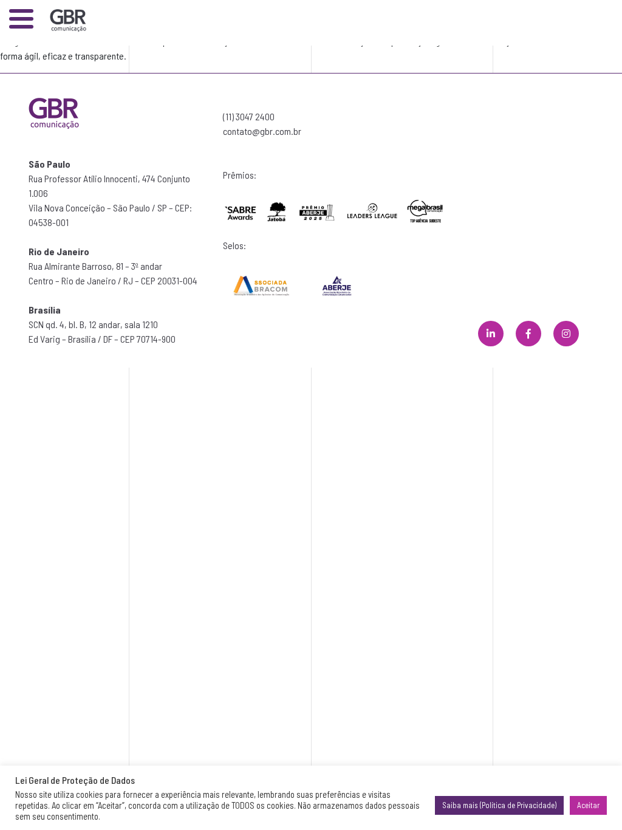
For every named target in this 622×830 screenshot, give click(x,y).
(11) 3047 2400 (249, 116)
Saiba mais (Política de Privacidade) (499, 805)
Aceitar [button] (588, 805)
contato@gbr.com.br (262, 131)
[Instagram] (566, 333)
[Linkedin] (491, 333)
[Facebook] (528, 333)
